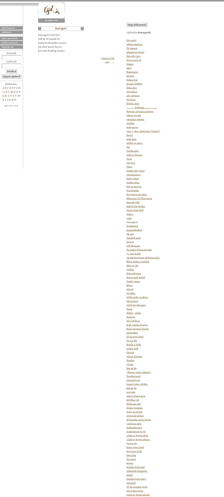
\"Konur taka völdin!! (138, 372)
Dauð (129, 475)
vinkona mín (134, 424)
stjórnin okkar (135, 416)
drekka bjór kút (135, 467)
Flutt (129, 167)
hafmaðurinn (134, 428)
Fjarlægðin (132, 190)
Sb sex (130, 234)
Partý (129, 135)
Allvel (129, 289)
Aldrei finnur (134, 155)
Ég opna (131, 459)
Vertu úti (131, 443)
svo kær (130, 392)
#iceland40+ (133, 175)
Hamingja (132, 72)
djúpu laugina (134, 408)
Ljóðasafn (7, 32)
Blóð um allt (133, 404)
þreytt (130, 242)
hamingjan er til (136, 431)
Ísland (130, 352)
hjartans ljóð (134, 451)
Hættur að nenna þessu (139, 111)
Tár (128, 147)
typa (129, 218)
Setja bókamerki (137, 24)
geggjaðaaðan (134, 230)
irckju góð (132, 348)
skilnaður (132, 333)
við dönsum (133, 246)
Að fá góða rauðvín (137, 297)
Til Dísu (131, 100)
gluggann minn (135, 52)
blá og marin (133, 186)
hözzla (130, 76)
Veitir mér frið (134, 210)
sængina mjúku (135, 119)
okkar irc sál (133, 115)
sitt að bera (133, 96)
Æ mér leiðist (134, 84)
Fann (129, 309)
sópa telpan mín (136, 396)
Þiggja (130, 64)
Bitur (129, 285)
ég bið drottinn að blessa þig (143, 258)
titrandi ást (133, 380)
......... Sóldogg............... (141, 107)
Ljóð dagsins (8, 28)
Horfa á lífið (133, 345)
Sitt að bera (133, 321)
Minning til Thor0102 (139, 198)
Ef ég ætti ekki (135, 337)
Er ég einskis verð (136, 487)
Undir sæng (133, 281)
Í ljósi (129, 364)
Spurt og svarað (10, 38)
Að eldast (131, 92)
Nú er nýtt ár (134, 60)
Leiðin (130, 269)
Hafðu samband (10, 42)
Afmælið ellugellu (136, 471)
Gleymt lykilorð (11, 76)
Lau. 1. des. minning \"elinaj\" (143, 131)
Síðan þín (132, 80)
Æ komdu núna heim (138, 420)
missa (129, 463)
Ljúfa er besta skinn (138, 439)
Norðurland (133, 376)
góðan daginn (134, 44)
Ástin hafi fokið (135, 277)
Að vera (130, 163)
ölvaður (130, 293)
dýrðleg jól (132, 400)
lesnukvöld (133, 202)
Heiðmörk (132, 226)
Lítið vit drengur (136, 305)
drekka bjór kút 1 (136, 479)
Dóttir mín (132, 103)
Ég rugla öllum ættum (139, 250)
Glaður (130, 123)
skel (128, 68)
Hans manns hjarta (137, 329)
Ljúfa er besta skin (137, 435)
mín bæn (131, 139)
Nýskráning (8, 47)
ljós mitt (131, 40)
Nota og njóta (134, 412)
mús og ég (132, 127)
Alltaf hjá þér (134, 356)
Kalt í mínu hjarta (137, 325)
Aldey (129, 214)
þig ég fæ (131, 368)
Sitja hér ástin (134, 491)
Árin (129, 159)
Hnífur (130, 360)
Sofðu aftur (133, 183)
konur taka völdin (137, 384)
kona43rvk (108, 58)
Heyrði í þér (133, 56)
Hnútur (130, 317)
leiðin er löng (134, 143)
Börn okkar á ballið (137, 262)
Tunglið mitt (133, 238)
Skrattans (132, 301)
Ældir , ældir (133, 313)
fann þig (131, 455)
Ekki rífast (132, 179)
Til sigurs (131, 48)
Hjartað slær (133, 273)
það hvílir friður (135, 206)
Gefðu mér (132, 151)
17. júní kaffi (133, 254)
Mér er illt (132, 265)
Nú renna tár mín (136, 194)
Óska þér (131, 88)
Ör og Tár (131, 341)
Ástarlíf (131, 483)
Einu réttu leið (135, 447)
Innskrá (11, 71)
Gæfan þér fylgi (135, 171)
